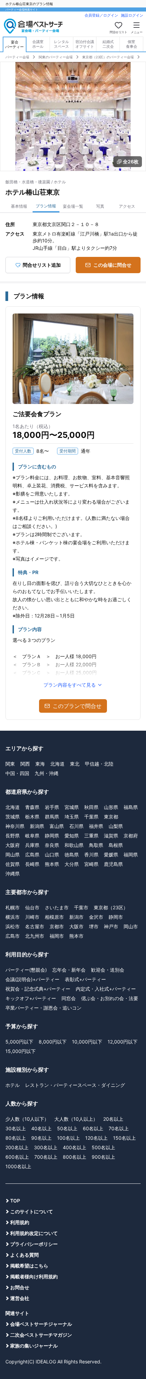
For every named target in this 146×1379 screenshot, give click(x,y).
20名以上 (113, 1119)
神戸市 (111, 926)
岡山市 (131, 926)
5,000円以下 (19, 1042)
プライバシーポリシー (34, 1244)
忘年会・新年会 (69, 970)
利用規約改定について (34, 1233)
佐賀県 (12, 864)
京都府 (131, 835)
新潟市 (76, 917)
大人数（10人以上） (76, 1119)
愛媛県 (111, 854)
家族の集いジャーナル (34, 1345)
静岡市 (116, 917)
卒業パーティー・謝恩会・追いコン (43, 1008)
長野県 (12, 835)
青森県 (32, 807)
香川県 (91, 854)
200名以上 (17, 1147)
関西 (25, 764)
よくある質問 (24, 1255)
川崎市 (32, 917)
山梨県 (116, 826)
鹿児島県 (113, 864)
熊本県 (52, 864)
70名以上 (119, 1128)
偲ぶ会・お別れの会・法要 (109, 998)
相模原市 (54, 917)
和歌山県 (74, 845)
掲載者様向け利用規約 (34, 1276)
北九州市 (34, 936)
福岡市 (57, 936)
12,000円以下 (123, 1042)
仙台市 (32, 907)
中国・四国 (17, 773)
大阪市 (76, 926)
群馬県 (52, 816)
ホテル (12, 1085)
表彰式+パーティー (85, 979)
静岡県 (52, 835)
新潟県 (37, 826)
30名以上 (15, 1128)
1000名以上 (18, 1166)
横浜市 (12, 917)
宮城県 (72, 807)
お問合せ (19, 1287)
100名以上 (68, 1138)
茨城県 (12, 816)
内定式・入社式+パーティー (106, 989)
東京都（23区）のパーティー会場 (108, 57)
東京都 (111, 816)
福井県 (96, 826)
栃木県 (32, 816)
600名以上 (17, 1157)
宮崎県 (91, 864)
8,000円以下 (53, 1042)
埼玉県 (72, 816)
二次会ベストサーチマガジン (41, 1335)
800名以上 (74, 1157)
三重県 (91, 835)
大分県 (72, 864)
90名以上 (41, 1138)
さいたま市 (57, 907)
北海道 (57, 764)
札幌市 (12, 907)
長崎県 (32, 864)
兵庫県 (32, 845)
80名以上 (15, 1138)
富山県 (57, 826)
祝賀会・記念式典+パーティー (37, 989)
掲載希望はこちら (29, 1266)
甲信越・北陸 (99, 764)
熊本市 (76, 936)
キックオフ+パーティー (30, 998)
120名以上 (96, 1138)
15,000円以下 (20, 1051)
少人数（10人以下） (27, 1119)
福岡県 (131, 854)
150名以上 (124, 1138)
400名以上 (74, 1147)
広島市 (12, 936)
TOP (15, 1200)
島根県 (116, 845)
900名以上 (103, 1157)
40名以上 (41, 1128)
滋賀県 (111, 835)
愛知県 (72, 835)
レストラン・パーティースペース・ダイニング (75, 1085)
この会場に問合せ (112, 265)
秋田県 (91, 807)
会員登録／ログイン (101, 15)
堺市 (93, 926)
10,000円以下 (87, 1042)
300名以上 (45, 1147)
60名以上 (93, 1128)
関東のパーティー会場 (56, 57)
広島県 (32, 854)
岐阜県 (32, 835)
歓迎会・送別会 (107, 970)
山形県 (111, 807)
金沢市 (96, 917)
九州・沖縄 (46, 773)
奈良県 (52, 845)
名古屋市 (34, 926)
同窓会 (68, 998)
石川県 (76, 826)
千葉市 (81, 907)
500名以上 (103, 1147)
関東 (10, 764)
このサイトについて (31, 1211)
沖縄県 (12, 873)
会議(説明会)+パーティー (32, 979)
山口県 (52, 854)
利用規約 (19, 1222)
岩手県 (52, 807)
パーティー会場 (17, 57)
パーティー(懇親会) (26, 970)
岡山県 (12, 854)
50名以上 (67, 1128)
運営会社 (19, 1298)
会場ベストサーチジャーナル (41, 1324)
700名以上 (45, 1157)
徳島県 (72, 854)
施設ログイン (132, 15)
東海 (40, 764)
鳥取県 (96, 845)
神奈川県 (14, 826)
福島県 (131, 807)
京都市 (57, 926)
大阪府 (12, 845)
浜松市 (12, 926)
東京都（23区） (111, 907)
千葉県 (91, 816)
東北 (74, 764)
